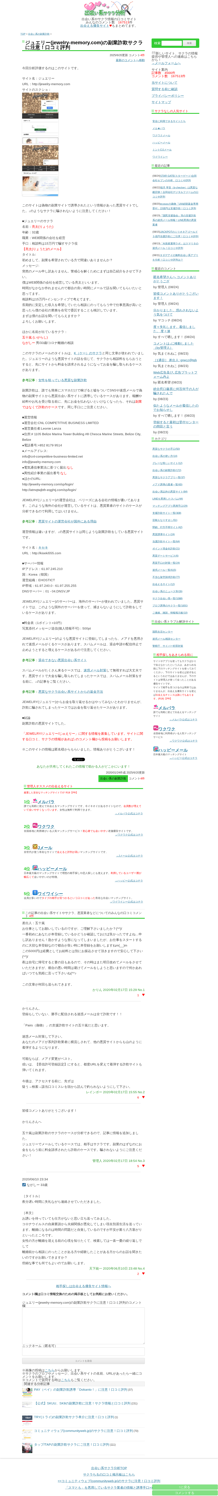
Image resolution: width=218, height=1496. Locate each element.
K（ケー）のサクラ (88, 353)
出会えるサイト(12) (163, 584)
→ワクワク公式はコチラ (129, 834)
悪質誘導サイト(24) (163, 534)
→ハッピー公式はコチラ (129, 880)
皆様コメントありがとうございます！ (176, 296)
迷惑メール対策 (95, 670)
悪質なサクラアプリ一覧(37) (168, 477)
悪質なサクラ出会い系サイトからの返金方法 (70, 691)
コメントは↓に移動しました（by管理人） (173, 346)
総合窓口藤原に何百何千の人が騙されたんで (176, 391)
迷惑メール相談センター (166, 638)
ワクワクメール (161, 135)
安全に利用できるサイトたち (169, 121)
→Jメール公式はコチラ (129, 855)
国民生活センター (162, 631)
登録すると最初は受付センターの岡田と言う (176, 424)
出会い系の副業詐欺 (39, 34)
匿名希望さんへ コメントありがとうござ (174, 279)
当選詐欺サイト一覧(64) (166, 541)
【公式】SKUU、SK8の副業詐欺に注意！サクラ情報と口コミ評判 (82, 1403)
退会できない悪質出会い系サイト (62, 660)
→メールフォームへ (166, 63)
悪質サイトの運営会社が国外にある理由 (67, 521)
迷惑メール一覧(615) (164, 569)
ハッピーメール (161, 142)
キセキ (43, 547)
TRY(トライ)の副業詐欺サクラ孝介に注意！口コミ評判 (74, 1417)
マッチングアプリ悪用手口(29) (170, 505)
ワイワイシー (160, 156)
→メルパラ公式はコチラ (129, 813)
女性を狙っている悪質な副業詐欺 (62, 380)
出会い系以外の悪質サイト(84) (170, 491)
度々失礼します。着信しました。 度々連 (174, 329)
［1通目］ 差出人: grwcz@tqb (175, 360)
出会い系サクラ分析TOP (109, 1468)
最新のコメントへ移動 (130, 60)
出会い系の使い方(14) (164, 456)
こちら (49, 1370)
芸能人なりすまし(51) (164, 520)
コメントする (184, 1493)
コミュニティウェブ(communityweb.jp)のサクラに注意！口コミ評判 (83, 1431)
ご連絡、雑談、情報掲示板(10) (170, 612)
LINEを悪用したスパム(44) (167, 498)
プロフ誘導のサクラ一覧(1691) (170, 605)
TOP (22, 34)
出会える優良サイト (94, 25)
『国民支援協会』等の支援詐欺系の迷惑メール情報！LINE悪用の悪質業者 (174, 220)
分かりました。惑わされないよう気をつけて (176, 312)
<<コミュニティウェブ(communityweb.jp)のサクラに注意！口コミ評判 (109, 1481)
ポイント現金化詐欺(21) (166, 548)
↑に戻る (184, 1487)
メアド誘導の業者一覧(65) (167, 484)
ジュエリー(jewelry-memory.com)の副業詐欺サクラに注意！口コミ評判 (84, 45)
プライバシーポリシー (168, 96)
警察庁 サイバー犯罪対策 (167, 645)
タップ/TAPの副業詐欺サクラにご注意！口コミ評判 (71, 1444)
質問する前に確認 (164, 89)
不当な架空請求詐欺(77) (166, 577)
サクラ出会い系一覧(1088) (167, 598)
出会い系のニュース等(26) (167, 591)
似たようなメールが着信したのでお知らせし (176, 408)
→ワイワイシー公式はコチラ (126, 901)
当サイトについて (164, 82)
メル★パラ (158, 128)
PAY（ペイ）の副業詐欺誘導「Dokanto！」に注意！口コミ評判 (80, 1389)
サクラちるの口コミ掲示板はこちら (109, 1474)
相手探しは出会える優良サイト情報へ (83, 1286)
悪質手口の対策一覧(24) (166, 562)
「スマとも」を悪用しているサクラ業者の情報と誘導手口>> (109, 1487)
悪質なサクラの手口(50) (166, 448)
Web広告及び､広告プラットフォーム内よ (175, 375)
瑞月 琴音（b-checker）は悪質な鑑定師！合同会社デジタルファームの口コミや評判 (175, 192)
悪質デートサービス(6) (165, 555)
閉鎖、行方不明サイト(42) (167, 527)
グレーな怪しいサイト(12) (167, 463)
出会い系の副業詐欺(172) (166, 470)
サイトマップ (161, 102)
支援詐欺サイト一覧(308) (166, 512)
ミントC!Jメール (162, 149)
